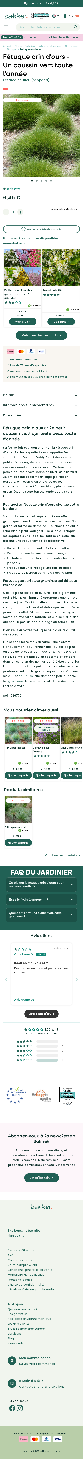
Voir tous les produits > (41, 335)
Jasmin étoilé (52, 290)
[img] (22, 949)
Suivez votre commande (37, 1364)
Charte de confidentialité (26, 1284)
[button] (4, 27)
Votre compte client (22, 1265)
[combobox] (48, 27)
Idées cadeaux (18, 1343)
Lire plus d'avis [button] (41, 1014)
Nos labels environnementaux (29, 1319)
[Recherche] (75, 27)
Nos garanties (18, 1314)
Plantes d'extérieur (25, 46)
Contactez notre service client (41, 1387)
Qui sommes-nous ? (22, 1309)
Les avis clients (19, 1324)
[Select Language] (55, 17)
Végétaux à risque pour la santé (31, 1289)
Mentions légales (20, 1280)
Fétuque (11, 49)
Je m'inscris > (41, 1178)
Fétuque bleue (15, 747)
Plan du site (16, 1236)
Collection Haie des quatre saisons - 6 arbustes (18, 294)
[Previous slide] (6, 979)
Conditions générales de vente (30, 1270)
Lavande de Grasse (41, 749)
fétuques (26, 676)
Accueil (7, 46)
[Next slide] (77, 979)
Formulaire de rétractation (27, 1275)
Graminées (71, 46)
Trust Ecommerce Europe (26, 1329)
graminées (16, 681)
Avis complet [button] (24, 1000)
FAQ (11, 1255)
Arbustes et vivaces (50, 46)
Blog (11, 1338)
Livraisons (15, 1333)
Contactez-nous (20, 1260)
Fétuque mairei (15, 827)
